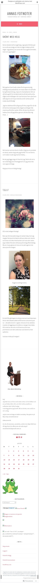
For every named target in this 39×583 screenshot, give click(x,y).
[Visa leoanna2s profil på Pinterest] (21, 437)
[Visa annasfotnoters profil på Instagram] (19, 437)
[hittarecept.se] (7, 526)
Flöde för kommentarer (9, 560)
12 (28, 455)
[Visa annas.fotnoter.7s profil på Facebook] (17, 437)
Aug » (7, 474)
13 (33, 455)
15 (9, 460)
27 (33, 464)
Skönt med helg (11, 36)
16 (14, 460)
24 (18, 464)
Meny (20, 24)
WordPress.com (7, 564)
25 (23, 464)
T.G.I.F (6, 190)
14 (4, 460)
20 (33, 460)
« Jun (4, 474)
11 (23, 455)
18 (23, 460)
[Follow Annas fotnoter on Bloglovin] (9, 508)
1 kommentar (13, 41)
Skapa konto (6, 546)
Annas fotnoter (19, 13)
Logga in (5, 551)
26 (28, 464)
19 (28, 460)
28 (4, 468)
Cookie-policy (33, 575)
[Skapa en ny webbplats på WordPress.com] (19, 2)
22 (9, 464)
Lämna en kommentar (16, 195)
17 (18, 460)
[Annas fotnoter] (20, 508)
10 (18, 455)
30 (14, 468)
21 (4, 464)
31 (18, 468)
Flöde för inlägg (7, 555)
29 (9, 468)
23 (14, 464)
